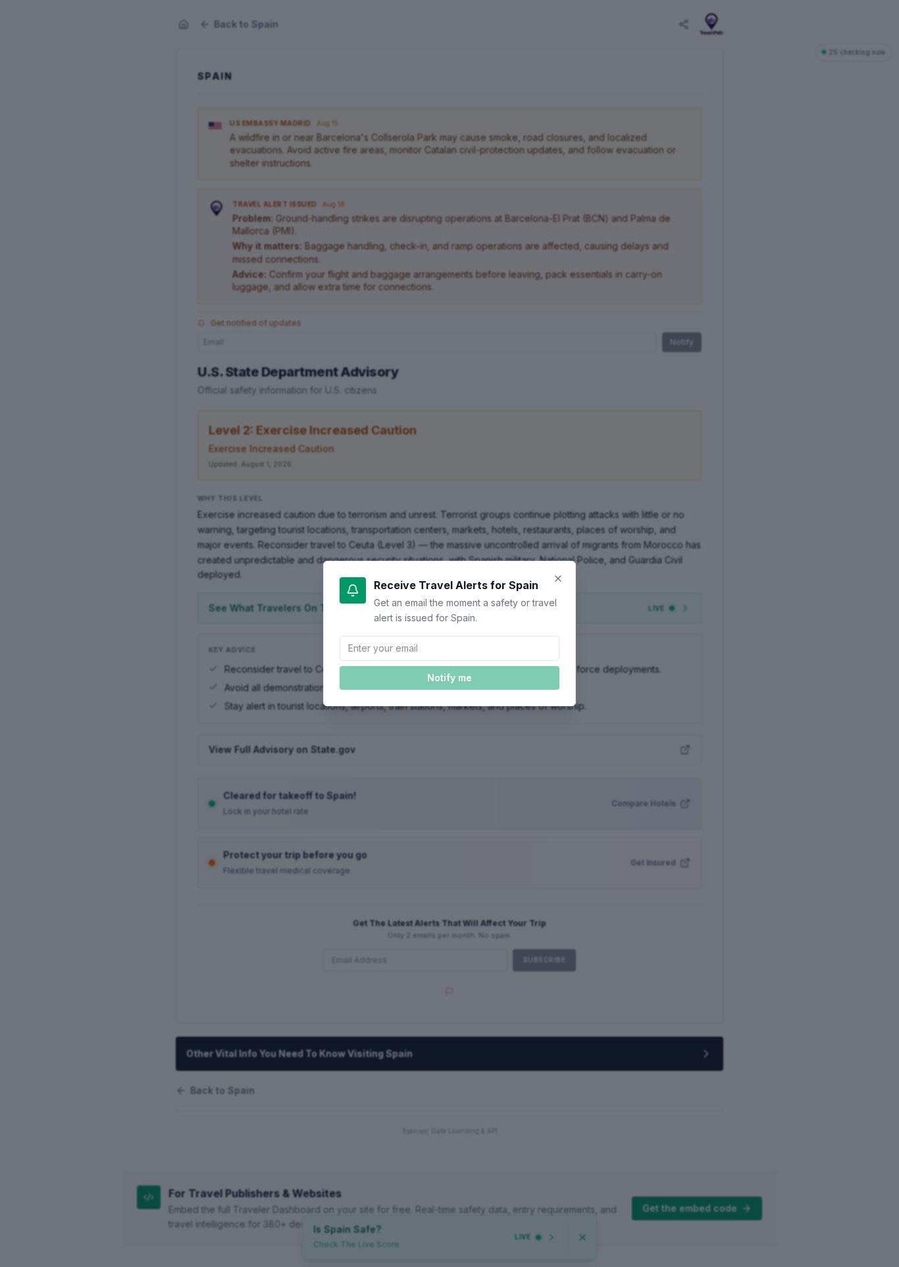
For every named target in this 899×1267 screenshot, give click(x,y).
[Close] (558, 578)
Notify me (449, 677)
